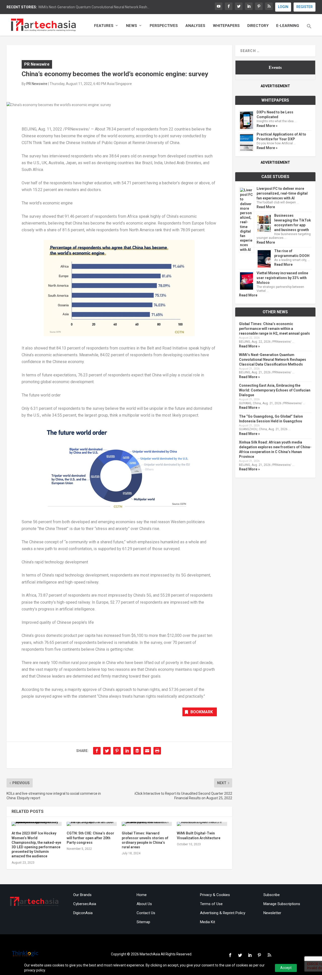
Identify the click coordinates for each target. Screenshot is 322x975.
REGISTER (304, 7)
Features (103, 26)
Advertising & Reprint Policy (222, 913)
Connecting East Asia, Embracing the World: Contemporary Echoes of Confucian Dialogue (274, 390)
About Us (144, 904)
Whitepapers (226, 26)
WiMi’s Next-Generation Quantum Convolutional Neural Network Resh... (93, 7)
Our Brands (82, 895)
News (131, 26)
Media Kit (207, 922)
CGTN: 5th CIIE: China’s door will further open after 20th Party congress (90, 837)
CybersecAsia (84, 904)
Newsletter (272, 913)
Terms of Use (211, 904)
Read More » (267, 126)
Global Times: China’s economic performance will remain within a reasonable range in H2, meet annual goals (274, 328)
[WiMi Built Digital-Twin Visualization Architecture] (202, 824)
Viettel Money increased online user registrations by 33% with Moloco (282, 278)
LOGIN (283, 7)
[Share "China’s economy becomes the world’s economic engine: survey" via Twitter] (107, 751)
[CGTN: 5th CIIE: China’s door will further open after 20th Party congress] (92, 824)
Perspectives (164, 26)
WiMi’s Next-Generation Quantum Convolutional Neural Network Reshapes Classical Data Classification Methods (272, 359)
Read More (266, 207)
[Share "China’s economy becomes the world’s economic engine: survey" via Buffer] (137, 751)
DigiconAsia (83, 913)
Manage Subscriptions (281, 904)
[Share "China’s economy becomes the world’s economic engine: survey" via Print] (157, 751)
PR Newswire (37, 64)
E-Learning (287, 26)
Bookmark (201, 712)
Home (142, 895)
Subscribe (271, 895)
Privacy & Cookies (215, 895)
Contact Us (146, 913)
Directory (258, 26)
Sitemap (143, 922)
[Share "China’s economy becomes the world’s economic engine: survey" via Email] (147, 751)
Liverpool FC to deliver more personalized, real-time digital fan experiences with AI (282, 193)
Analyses (195, 26)
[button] (309, 30)
